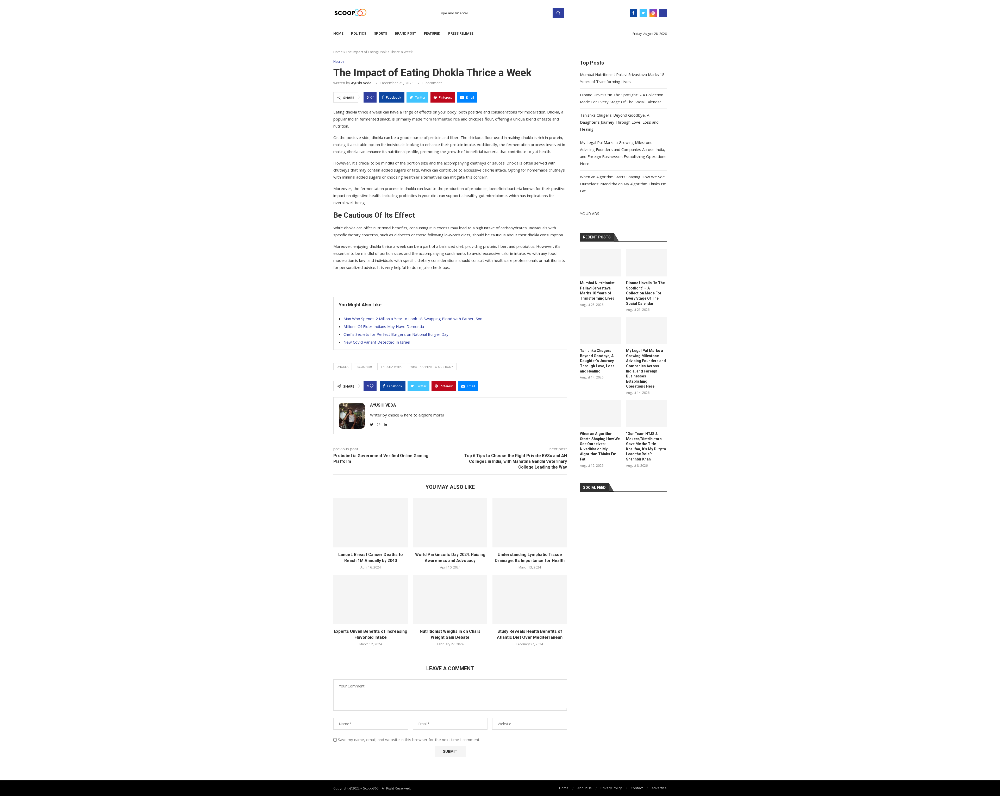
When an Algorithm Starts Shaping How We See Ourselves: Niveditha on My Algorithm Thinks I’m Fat (623, 183)
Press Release (460, 33)
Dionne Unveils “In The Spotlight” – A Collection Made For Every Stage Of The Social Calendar (645, 293)
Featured (432, 33)
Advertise (659, 788)
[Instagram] (653, 13)
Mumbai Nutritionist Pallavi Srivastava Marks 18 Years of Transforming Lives (597, 290)
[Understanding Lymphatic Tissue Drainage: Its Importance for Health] (529, 522)
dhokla (342, 367)
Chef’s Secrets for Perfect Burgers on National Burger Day (395, 334)
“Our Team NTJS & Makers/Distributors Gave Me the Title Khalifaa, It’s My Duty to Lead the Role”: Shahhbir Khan (646, 446)
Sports (380, 33)
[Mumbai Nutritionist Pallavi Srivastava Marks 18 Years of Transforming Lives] (600, 262)
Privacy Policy (611, 788)
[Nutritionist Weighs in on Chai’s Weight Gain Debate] (450, 599)
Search (558, 13)
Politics (358, 33)
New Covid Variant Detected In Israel (376, 342)
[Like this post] (371, 97)
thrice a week (391, 367)
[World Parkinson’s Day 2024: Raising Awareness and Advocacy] (450, 522)
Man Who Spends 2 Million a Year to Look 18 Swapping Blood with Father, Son (412, 318)
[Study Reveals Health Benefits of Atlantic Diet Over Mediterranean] (529, 599)
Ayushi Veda (361, 82)
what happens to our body (431, 367)
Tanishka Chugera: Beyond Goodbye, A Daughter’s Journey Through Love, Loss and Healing (619, 122)
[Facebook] (633, 13)
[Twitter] (643, 13)
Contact (637, 788)
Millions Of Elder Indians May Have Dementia (383, 326)
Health (338, 62)
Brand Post (405, 33)
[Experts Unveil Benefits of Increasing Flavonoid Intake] (370, 599)
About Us (584, 788)
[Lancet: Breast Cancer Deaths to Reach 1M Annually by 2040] (370, 522)
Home (338, 33)
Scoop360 (364, 367)
